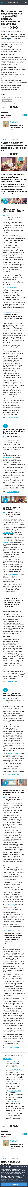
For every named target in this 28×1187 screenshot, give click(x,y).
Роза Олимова (11, 904)
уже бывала (7, 542)
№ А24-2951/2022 (12, 681)
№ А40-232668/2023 (15, 1081)
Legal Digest (8, 312)
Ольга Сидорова (12, 287)
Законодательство (15, 97)
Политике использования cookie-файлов (12, 1180)
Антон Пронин (7, 457)
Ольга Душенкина (12, 574)
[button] (11, 27)
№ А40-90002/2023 (13, 491)
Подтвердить (14, 1184)
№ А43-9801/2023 (14, 1061)
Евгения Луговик (12, 753)
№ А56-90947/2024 (15, 1091)
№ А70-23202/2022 (12, 417)
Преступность (7, 100)
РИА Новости (11, 40)
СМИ (4, 97)
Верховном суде (8, 532)
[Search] (23, 2)
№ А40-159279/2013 (13, 1048)
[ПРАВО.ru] (2, 2)
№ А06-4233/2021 (14, 1069)
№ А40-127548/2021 (15, 1101)
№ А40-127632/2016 (13, 774)
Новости (4, 8)
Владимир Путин (8, 103)
